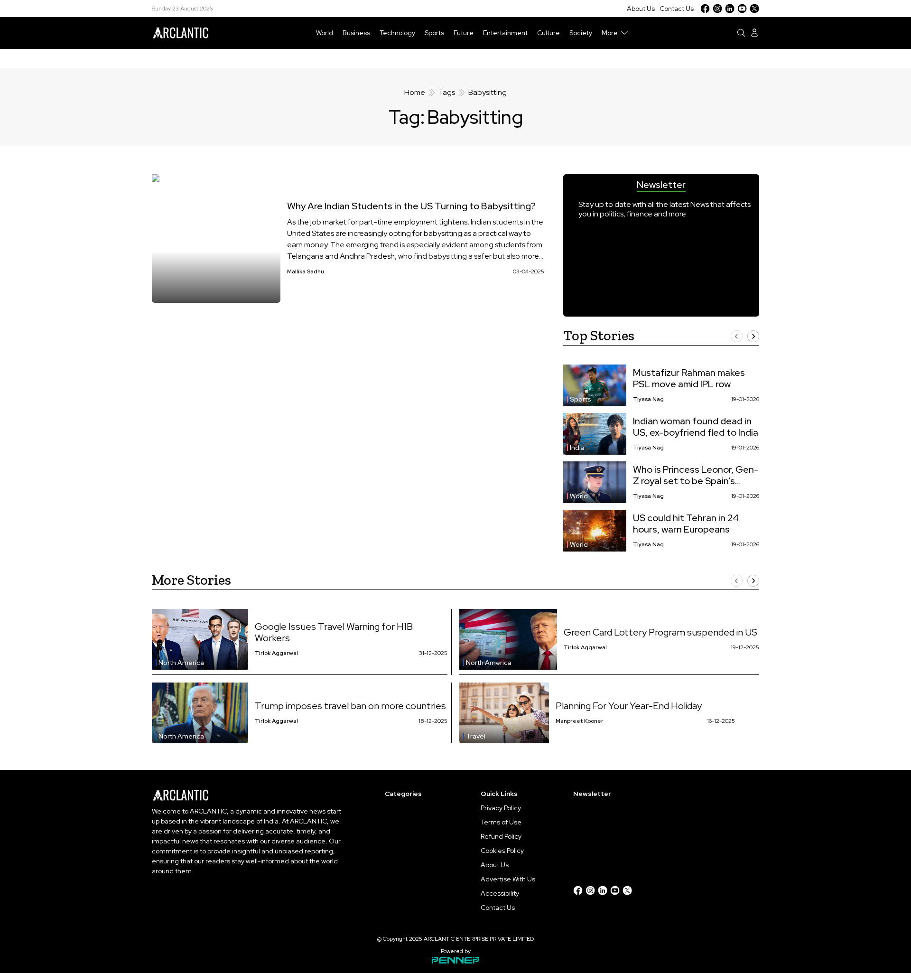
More (610, 32)
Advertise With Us (508, 879)
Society (580, 33)
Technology (397, 33)
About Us (641, 8)
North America (181, 662)
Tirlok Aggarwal (276, 653)
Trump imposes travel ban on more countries (350, 705)
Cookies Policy (502, 850)
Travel (475, 736)
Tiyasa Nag (648, 399)
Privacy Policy (501, 808)
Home (414, 92)
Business (356, 33)
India (577, 447)
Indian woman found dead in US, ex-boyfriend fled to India (695, 426)
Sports (434, 33)
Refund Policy (501, 836)
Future (464, 33)
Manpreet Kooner (580, 721)
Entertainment (505, 33)
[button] (737, 336)
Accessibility (500, 893)
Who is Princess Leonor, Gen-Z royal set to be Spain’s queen (695, 475)
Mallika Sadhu (305, 271)
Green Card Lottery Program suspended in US (660, 632)
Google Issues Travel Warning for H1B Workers (334, 632)
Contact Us (677, 8)
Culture (548, 33)
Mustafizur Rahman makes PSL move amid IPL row (689, 378)
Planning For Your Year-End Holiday (629, 705)
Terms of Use (501, 822)
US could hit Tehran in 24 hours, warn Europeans (686, 523)
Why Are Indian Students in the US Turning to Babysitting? (411, 206)
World (324, 33)
